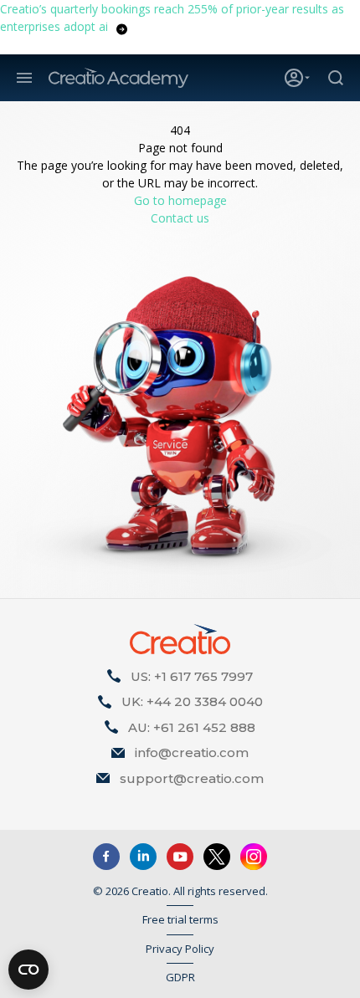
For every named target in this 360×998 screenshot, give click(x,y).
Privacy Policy (180, 948)
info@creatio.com (192, 752)
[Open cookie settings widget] (28, 969)
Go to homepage (180, 200)
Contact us (180, 218)
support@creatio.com (192, 778)
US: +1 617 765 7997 (192, 676)
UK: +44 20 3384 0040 (192, 701)
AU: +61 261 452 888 (191, 727)
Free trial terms (180, 919)
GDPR (180, 977)
